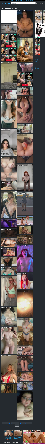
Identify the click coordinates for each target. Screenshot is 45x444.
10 (25, 423)
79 (15, 425)
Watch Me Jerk (22, 0)
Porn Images (37, 68)
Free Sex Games (37, 71)
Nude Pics (17, 0)
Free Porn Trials (3, 6)
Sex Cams (9, 6)
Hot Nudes (31, 0)
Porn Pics (12, 0)
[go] (37, 3)
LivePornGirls (37, 73)
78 (30, 423)
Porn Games (37, 62)
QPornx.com (5, 3)
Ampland (27, 0)
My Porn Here (37, 63)
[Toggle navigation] (43, 3)
